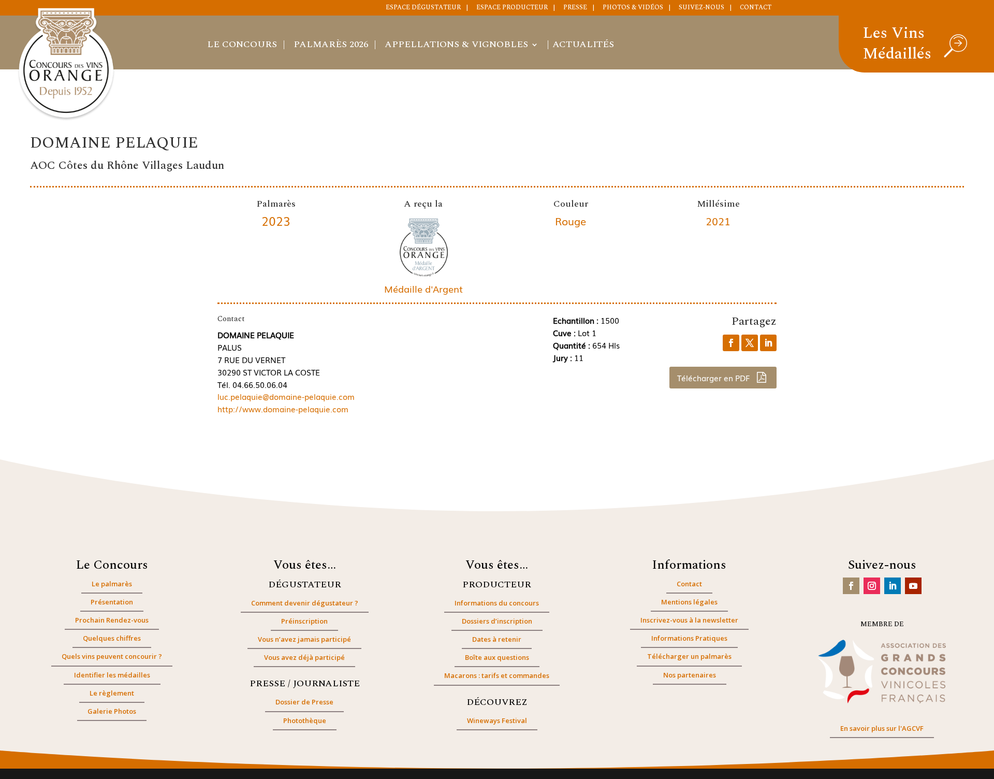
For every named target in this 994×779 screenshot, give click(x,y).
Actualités (583, 46)
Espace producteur (512, 8)
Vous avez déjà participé (304, 657)
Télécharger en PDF (714, 377)
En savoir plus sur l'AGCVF (882, 728)
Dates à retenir (496, 639)
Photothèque (304, 720)
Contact (755, 8)
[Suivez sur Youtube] (913, 586)
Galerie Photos (111, 711)
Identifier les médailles (112, 675)
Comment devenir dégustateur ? (304, 603)
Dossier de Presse (304, 701)
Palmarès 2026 (331, 46)
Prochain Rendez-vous (112, 620)
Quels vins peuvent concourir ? (112, 656)
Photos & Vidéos (633, 8)
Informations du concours (497, 603)
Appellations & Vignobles (456, 46)
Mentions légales (689, 602)
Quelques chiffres (112, 638)
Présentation (112, 602)
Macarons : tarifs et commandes (496, 675)
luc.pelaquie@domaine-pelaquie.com (286, 396)
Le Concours (242, 46)
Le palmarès (112, 583)
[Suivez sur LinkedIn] (892, 586)
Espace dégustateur (423, 8)
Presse (575, 8)
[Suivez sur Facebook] (851, 586)
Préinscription (304, 621)
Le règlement (112, 693)
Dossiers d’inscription (497, 621)
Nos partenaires (689, 675)
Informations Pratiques (689, 638)
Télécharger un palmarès (689, 656)
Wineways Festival (497, 720)
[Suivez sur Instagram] (872, 586)
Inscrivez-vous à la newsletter (689, 620)
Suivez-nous (701, 8)
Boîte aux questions (497, 657)
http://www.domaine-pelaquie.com (282, 408)
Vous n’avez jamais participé (304, 639)
